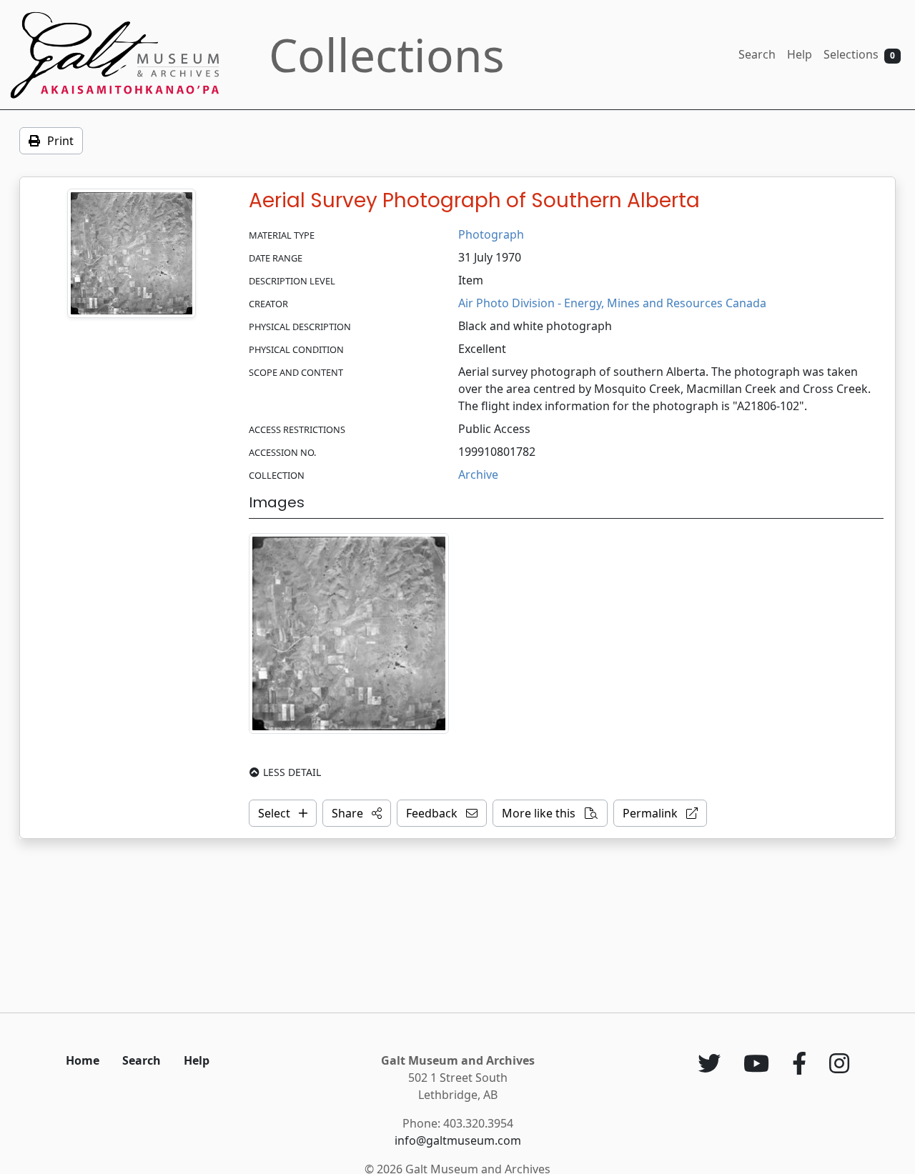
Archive (478, 474)
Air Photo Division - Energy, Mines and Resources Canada (612, 303)
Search (757, 54)
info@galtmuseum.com (458, 1140)
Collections (387, 55)
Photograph (491, 234)
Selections (859, 54)
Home (82, 1060)
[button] (356, 813)
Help (799, 54)
